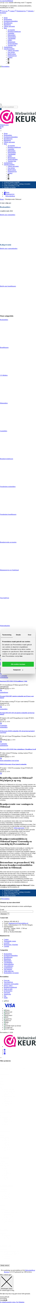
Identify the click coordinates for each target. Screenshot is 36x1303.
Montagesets (11, 42)
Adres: (6, 925)
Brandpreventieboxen (14, 31)
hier (21, 656)
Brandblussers (8, 23)
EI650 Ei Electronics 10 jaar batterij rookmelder (13, 764)
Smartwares (7, 994)
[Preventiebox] (5, 66)
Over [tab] (29, 635)
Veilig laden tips (9, 971)
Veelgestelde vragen (10, 941)
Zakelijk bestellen (9, 49)
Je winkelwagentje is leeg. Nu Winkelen (12, 1302)
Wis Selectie (4, 1267)
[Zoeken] (1, 109)
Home (6, 18)
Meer (5, 28)
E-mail (2, 909)
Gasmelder (11, 33)
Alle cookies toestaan (18, 664)
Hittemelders (11, 35)
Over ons (5, 11)
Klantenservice (21, 11)
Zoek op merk (8, 989)
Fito (5, 996)
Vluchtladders (8, 962)
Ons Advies (11, 52)
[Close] (1, 1057)
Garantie (6, 946)
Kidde (6, 997)
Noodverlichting (13, 43)
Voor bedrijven (8, 982)
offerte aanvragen (19, 828)
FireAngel (7, 992)
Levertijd (6, 943)
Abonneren (4, 914)
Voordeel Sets (12, 45)
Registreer (3, 13)
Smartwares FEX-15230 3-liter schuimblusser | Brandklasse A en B (18, 749)
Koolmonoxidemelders (11, 21)
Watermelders (12, 37)
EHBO (10, 40)
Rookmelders (8, 19)
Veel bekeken (8, 969)
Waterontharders (9, 964)
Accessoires (11, 30)
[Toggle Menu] (1, 130)
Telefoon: (7, 921)
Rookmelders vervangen (11, 973)
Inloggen (31, 11)
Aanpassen (17, 670)
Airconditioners (8, 966)
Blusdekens (7, 24)
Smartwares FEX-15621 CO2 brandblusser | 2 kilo (13, 681)
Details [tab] (18, 635)
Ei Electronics (8, 991)
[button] (20, 1089)
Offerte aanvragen (9, 26)
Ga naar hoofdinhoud (6, 1)
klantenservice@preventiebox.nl (18, 923)
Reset (2, 1078)
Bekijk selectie (5, 1265)
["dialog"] (18, 1288)
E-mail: (6, 923)
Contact (12, 11)
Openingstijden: (8, 926)
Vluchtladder (12, 38)
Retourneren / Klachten (11, 944)
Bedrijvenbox (12, 54)
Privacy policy (8, 985)
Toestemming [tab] (6, 635)
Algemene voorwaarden (11, 984)
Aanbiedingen (8, 47)
